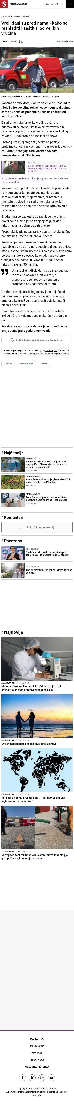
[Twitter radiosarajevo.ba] (32, 1077)
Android (49, 350)
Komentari (13, 517)
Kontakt (37, 1052)
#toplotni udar (26, 363)
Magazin (7, 16)
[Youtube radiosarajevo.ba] (51, 1077)
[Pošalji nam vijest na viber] (41, 1077)
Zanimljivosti (22, 16)
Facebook (23, 353)
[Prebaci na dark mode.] (47, 4)
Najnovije (13, 632)
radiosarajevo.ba (48, 1088)
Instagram (34, 353)
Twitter (13, 353)
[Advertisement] (37, 407)
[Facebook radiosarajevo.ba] (22, 1077)
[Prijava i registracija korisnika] (57, 4)
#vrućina (8, 363)
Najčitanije (14, 452)
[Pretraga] (52, 4)
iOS (55, 350)
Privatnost (37, 1059)
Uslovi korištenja (37, 1066)
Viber (59, 353)
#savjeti (43, 363)
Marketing (37, 1038)
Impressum (37, 1045)
